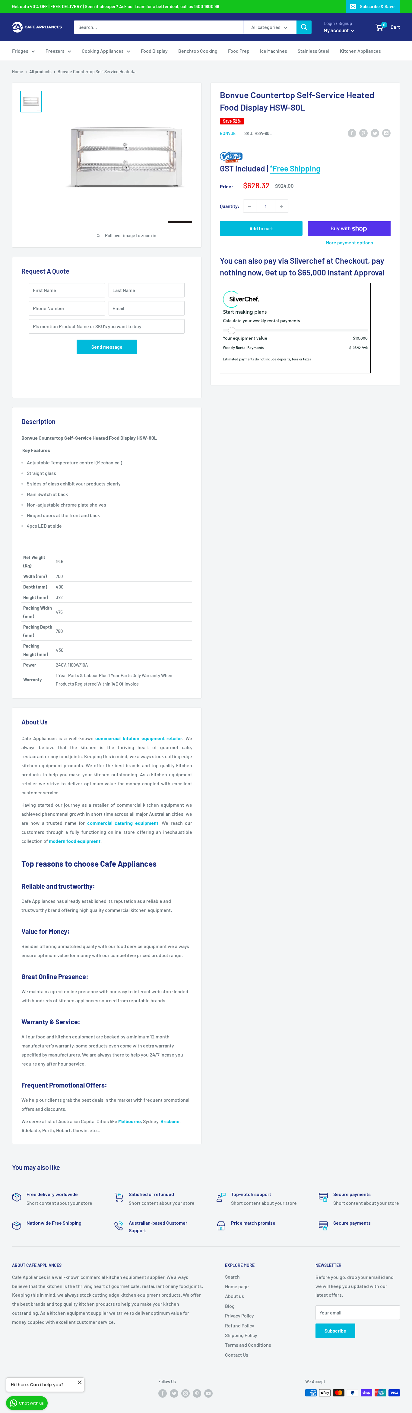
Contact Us (236, 1355)
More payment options (349, 243)
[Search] (304, 27)
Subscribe (335, 1330)
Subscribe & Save (377, 6)
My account (337, 30)
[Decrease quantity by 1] (249, 206)
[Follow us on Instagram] (185, 1393)
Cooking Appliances (103, 51)
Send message (106, 347)
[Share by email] (386, 132)
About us (234, 1296)
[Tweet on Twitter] (375, 132)
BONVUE (228, 133)
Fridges (20, 51)
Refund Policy (239, 1325)
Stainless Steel (313, 51)
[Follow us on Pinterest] (197, 1393)
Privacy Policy (239, 1315)
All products (40, 71)
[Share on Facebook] (352, 132)
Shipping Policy (241, 1335)
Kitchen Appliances (360, 51)
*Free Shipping (295, 168)
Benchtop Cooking (197, 51)
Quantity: (229, 206)
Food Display (154, 51)
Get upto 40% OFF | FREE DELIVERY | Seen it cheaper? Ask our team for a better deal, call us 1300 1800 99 (115, 6)
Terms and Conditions (248, 1345)
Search (232, 1277)
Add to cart (261, 228)
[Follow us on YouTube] (208, 1393)
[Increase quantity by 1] (281, 206)
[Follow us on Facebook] (162, 1393)
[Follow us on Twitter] (174, 1393)
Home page (237, 1286)
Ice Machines (273, 51)
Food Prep (238, 51)
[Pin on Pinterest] (363, 132)
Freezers (55, 51)
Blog (230, 1306)
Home (17, 71)
